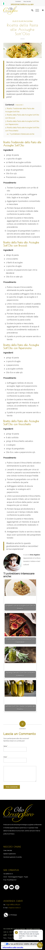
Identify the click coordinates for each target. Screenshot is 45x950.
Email (6, 757)
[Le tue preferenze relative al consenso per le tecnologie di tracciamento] (4, 4)
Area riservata (27, 1)
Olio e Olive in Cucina (22, 21)
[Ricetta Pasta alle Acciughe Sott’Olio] (22, 50)
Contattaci (18, 1)
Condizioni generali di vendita (12, 857)
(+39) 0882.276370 (13, 905)
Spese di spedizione (9, 853)
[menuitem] (18, 1)
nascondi (19, 105)
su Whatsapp (13, 915)
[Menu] (36, 10)
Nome (6, 746)
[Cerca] (31, 10)
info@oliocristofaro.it (14, 907)
